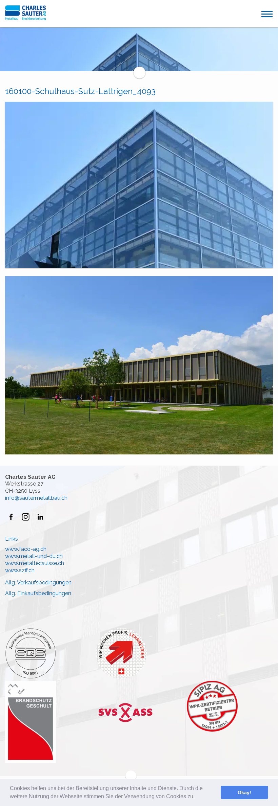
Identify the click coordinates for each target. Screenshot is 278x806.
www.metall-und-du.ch (34, 556)
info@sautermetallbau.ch (36, 498)
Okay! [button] (244, 792)
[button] (197, 797)
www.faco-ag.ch (25, 549)
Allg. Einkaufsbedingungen (38, 593)
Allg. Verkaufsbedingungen (38, 582)
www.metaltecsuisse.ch (34, 563)
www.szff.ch (20, 570)
